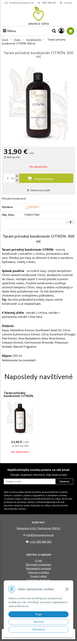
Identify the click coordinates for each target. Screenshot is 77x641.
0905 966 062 (49, 2)
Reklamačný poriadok (38, 568)
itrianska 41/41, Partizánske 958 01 (39, 528)
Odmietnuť (38, 629)
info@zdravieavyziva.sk (21, 2)
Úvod (5, 39)
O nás (38, 560)
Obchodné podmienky (38, 564)
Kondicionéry (33, 39)
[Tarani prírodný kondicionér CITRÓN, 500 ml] (38, 103)
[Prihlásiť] (61, 31)
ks (12, 178)
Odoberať (64, 481)
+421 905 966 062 (40, 542)
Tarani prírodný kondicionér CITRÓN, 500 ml (19, 396)
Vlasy (17, 39)
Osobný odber (38, 576)
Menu (11, 31)
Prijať (39, 614)
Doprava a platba (38, 572)
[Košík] (70, 31)
